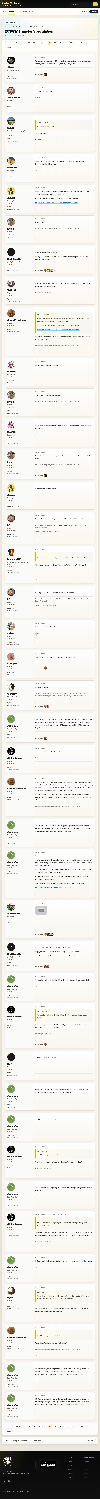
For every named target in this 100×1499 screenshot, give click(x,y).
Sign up (94, 11)
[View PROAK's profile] (45, 738)
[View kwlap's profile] (11, 222)
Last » (8, 47)
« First (8, 43)
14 (39, 43)
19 (65, 43)
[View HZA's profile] (47, 1044)
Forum (11, 11)
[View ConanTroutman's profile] (45, 270)
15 (44, 43)
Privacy (86, 1473)
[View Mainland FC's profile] (11, 552)
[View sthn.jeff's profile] (11, 656)
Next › (83, 43)
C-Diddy (12, 693)
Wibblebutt (13, 913)
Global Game (14, 758)
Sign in (84, 11)
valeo (10, 633)
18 (60, 43)
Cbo (38, 1011)
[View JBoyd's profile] (11, 60)
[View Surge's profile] (11, 121)
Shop (25, 11)
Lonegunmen (42, 554)
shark (85, 1261)
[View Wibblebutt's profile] (11, 907)
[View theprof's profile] (11, 283)
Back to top (91, 1440)
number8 (12, 167)
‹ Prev (17, 43)
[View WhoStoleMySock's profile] (45, 74)
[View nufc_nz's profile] (45, 668)
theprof (11, 290)
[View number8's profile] (11, 161)
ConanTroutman (16, 320)
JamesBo (12, 726)
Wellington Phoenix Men (19, 27)
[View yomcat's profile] (52, 934)
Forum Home (37, 1440)
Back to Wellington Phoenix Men (17, 1441)
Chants (70, 1473)
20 (71, 43)
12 (29, 43)
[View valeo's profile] (11, 626)
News (4, 11)
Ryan (10, 1297)
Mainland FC (14, 559)
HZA (9, 1064)
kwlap (10, 228)
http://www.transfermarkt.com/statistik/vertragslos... (53, 887)
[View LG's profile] (52, 270)
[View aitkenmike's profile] (45, 934)
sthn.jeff (12, 663)
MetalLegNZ (14, 259)
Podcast (71, 1477)
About (18, 11)
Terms (86, 1477)
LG (8, 525)
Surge (10, 127)
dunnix (11, 197)
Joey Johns (13, 97)
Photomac (87, 1462)
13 (34, 43)
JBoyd (10, 67)
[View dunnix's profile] (11, 191)
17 (55, 43)
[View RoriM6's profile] (11, 364)
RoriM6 (11, 371)
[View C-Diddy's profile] (11, 687)
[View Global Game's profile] (11, 751)
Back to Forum (11, 22)
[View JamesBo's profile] (11, 719)
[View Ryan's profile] (11, 1291)
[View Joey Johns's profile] (11, 91)
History (66, 822)
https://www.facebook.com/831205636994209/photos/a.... (56, 203)
